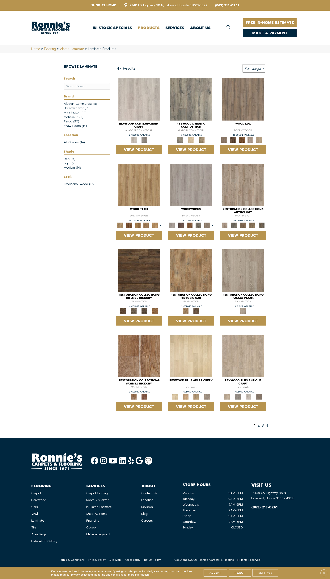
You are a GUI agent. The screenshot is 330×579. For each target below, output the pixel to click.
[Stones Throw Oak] (207, 396)
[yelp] (131, 461)
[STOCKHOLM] (259, 140)
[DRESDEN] (181, 225)
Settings (265, 573)
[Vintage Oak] (144, 140)
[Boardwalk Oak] (201, 140)
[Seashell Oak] (139, 99)
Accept (215, 573)
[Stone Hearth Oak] (238, 396)
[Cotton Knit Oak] (248, 396)
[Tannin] (243, 225)
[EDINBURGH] (189, 225)
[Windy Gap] (129, 225)
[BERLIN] (243, 99)
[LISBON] (233, 140)
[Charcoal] (196, 311)
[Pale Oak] (191, 356)
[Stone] (133, 311)
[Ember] (155, 311)
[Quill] (261, 225)
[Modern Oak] (191, 99)
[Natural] (139, 356)
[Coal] (144, 311)
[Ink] (234, 225)
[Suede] (252, 225)
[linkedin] (122, 461)
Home (35, 48)
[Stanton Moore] (155, 225)
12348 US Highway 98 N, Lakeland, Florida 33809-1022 (168, 5)
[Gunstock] (144, 396)
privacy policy (79, 574)
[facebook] (94, 461)
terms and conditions (110, 574)
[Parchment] (243, 185)
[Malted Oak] (196, 396)
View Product (139, 150)
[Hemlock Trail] (138, 225)
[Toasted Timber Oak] (185, 396)
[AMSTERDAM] (207, 225)
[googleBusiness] (139, 461)
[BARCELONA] (198, 225)
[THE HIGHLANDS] (242, 140)
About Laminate (72, 48)
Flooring (50, 48)
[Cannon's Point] (146, 225)
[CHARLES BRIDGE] (250, 140)
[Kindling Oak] (259, 396)
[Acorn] (139, 270)
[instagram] (103, 461)
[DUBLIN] (191, 185)
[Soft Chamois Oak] (243, 356)
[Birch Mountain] (139, 185)
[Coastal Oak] (191, 140)
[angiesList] (148, 461)
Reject (240, 573)
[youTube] (113, 461)
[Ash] (191, 270)
